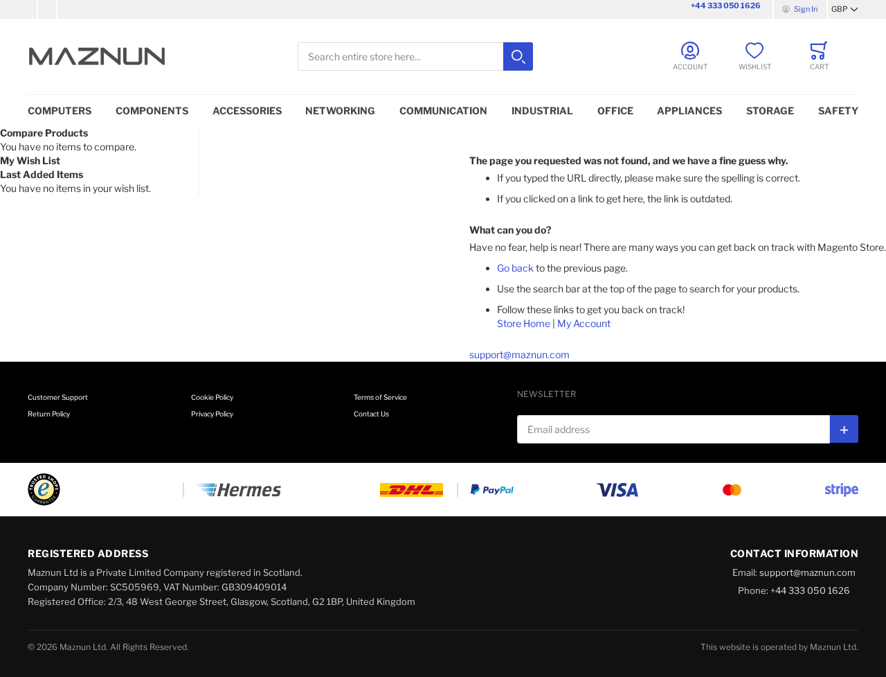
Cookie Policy (212, 397)
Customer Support (58, 397)
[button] (844, 9)
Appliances (689, 110)
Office (615, 110)
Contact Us (371, 414)
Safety (838, 110)
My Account (584, 323)
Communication (443, 110)
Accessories (247, 110)
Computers (59, 110)
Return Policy (49, 414)
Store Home (523, 323)
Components (152, 110)
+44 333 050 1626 (726, 5)
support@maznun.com (519, 354)
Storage (770, 110)
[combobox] (415, 56)
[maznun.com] (97, 56)
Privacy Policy (212, 414)
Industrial (542, 110)
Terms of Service (380, 397)
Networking (340, 110)
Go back (515, 268)
